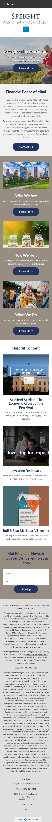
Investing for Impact (26, 470)
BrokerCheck (29, 608)
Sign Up (26, 589)
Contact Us (26, 146)
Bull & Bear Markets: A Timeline (26, 531)
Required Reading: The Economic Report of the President (26, 403)
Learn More (26, 68)
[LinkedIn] (26, 809)
